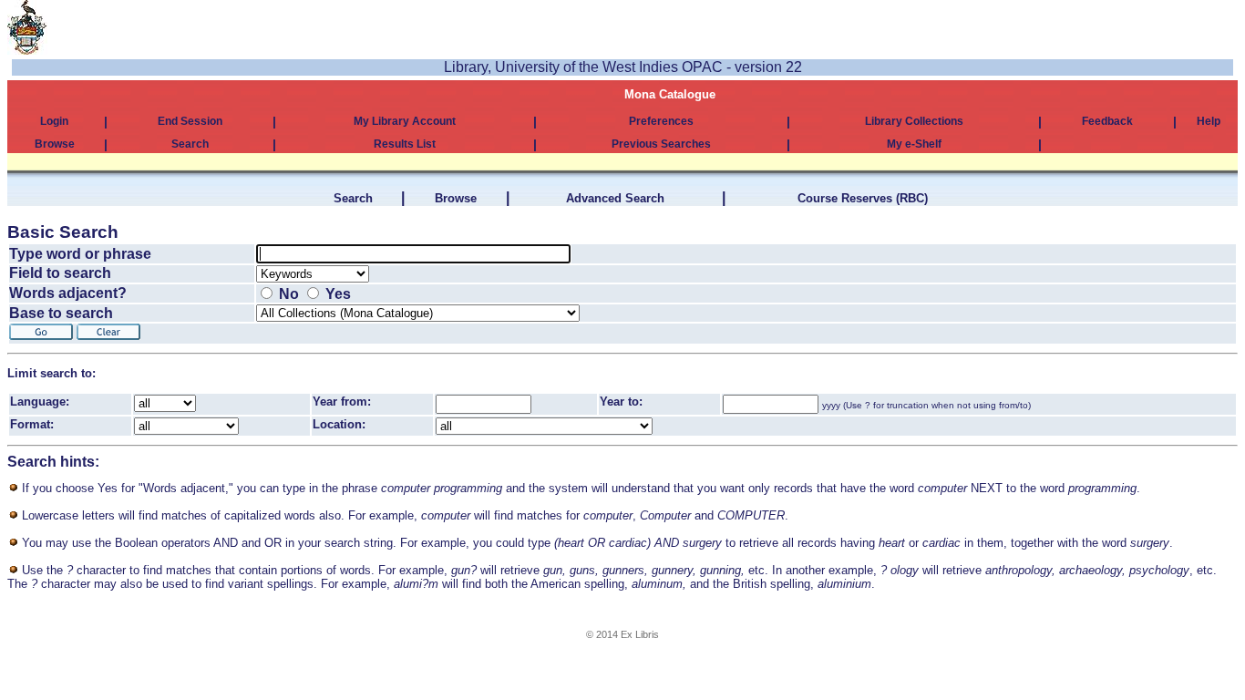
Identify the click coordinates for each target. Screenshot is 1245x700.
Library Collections (914, 121)
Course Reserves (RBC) (862, 198)
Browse (55, 144)
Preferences (661, 121)
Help (1208, 121)
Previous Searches (661, 144)
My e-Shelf (914, 144)
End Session (190, 121)
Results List (405, 144)
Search (190, 144)
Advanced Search (615, 198)
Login (54, 121)
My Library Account (405, 121)
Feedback (1107, 121)
